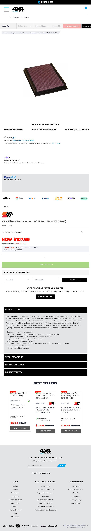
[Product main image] (45, 80)
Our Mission (75, 503)
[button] (71, 9)
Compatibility (13, 372)
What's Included (14, 365)
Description (12, 310)
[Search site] (6, 17)
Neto (83, 527)
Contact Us (76, 496)
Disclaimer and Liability (45, 506)
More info (56, 143)
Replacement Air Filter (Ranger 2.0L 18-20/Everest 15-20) (45, 409)
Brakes (15, 489)
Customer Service (45, 503)
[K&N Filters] (7, 215)
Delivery (45, 496)
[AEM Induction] (29, 401)
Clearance (15, 517)
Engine (15, 486)
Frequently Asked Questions (45, 510)
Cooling (15, 506)
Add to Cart (46, 264)
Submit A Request (45, 296)
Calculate (75, 280)
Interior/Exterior (15, 510)
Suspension (15, 503)
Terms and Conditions (45, 489)
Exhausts (15, 496)
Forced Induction (15, 500)
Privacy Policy (76, 500)
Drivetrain (15, 493)
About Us (75, 493)
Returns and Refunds (45, 500)
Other (15, 513)
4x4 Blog (75, 486)
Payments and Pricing (45, 493)
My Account (45, 486)
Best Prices (47, 2)
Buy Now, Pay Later (75, 489)
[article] (20, 412)
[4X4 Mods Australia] (18, 9)
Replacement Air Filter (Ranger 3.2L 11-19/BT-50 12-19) (70, 409)
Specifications (14, 357)
